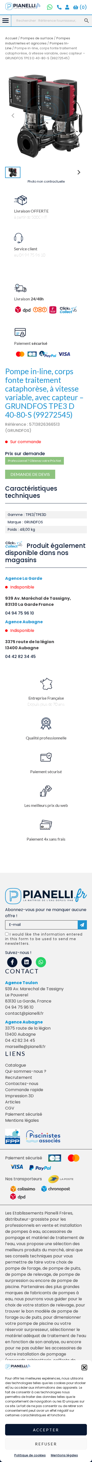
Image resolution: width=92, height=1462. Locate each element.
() (82, 7)
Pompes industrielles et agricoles (37, 41)
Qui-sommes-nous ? (25, 1071)
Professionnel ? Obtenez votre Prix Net (34, 461)
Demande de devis (30, 474)
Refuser (46, 1444)
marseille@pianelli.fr (25, 1047)
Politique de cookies (30, 1455)
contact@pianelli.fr (24, 1013)
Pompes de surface (36, 38)
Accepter (46, 1430)
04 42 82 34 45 (20, 656)
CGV (9, 1108)
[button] (84, 1367)
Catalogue (15, 1065)
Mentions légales (64, 1455)
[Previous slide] (13, 116)
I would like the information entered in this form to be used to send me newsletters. (44, 939)
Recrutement (18, 1077)
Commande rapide (24, 1090)
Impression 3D (19, 1096)
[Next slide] (79, 116)
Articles (12, 1102)
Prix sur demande (25, 453)
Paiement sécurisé (23, 1114)
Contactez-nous (21, 1084)
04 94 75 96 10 (19, 613)
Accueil (11, 38)
